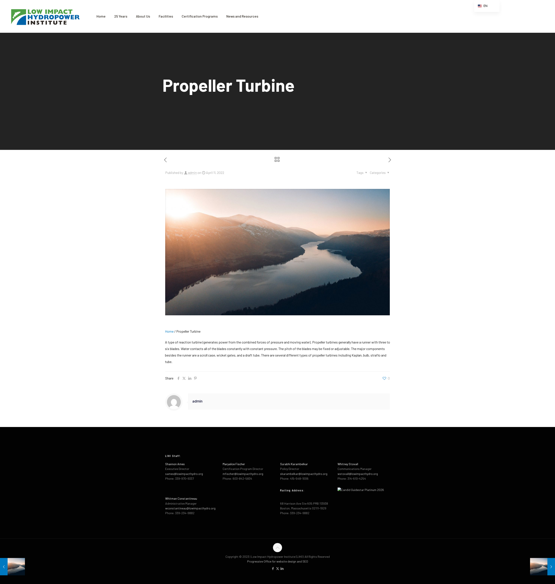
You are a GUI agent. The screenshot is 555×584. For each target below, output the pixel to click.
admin (192, 172)
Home (169, 331)
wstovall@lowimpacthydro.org (358, 474)
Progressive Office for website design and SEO (277, 561)
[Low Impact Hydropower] (45, 16)
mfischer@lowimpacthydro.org (243, 474)
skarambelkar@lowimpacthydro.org (303, 474)
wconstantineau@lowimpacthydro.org (190, 508)
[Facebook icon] (273, 568)
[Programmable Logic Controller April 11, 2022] (12, 566)
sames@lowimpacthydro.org (184, 474)
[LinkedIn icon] (282, 568)
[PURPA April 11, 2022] (542, 566)
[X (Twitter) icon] (277, 568)
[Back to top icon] (277, 547)
